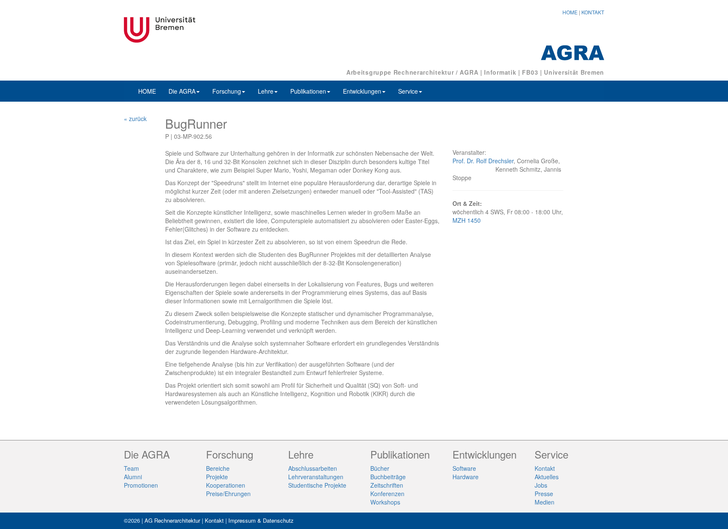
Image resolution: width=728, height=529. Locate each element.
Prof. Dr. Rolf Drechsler (483, 161)
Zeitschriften (386, 485)
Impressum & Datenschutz (261, 520)
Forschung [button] (226, 91)
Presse (544, 493)
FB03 (530, 72)
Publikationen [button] (308, 91)
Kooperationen (225, 485)
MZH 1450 (466, 220)
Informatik (500, 72)
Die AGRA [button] (182, 91)
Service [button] (408, 91)
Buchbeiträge (388, 476)
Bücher (379, 468)
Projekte (217, 476)
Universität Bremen (574, 72)
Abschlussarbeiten (312, 468)
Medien (544, 502)
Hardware (465, 476)
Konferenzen (387, 493)
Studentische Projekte (317, 485)
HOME (570, 12)
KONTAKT (592, 12)
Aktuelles (547, 476)
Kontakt (545, 468)
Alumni (133, 476)
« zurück (135, 118)
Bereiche (218, 468)
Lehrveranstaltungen (315, 476)
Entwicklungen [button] (362, 91)
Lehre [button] (265, 91)
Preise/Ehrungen (228, 493)
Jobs (541, 485)
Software (464, 468)
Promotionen (141, 485)
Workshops (385, 502)
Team (131, 468)
